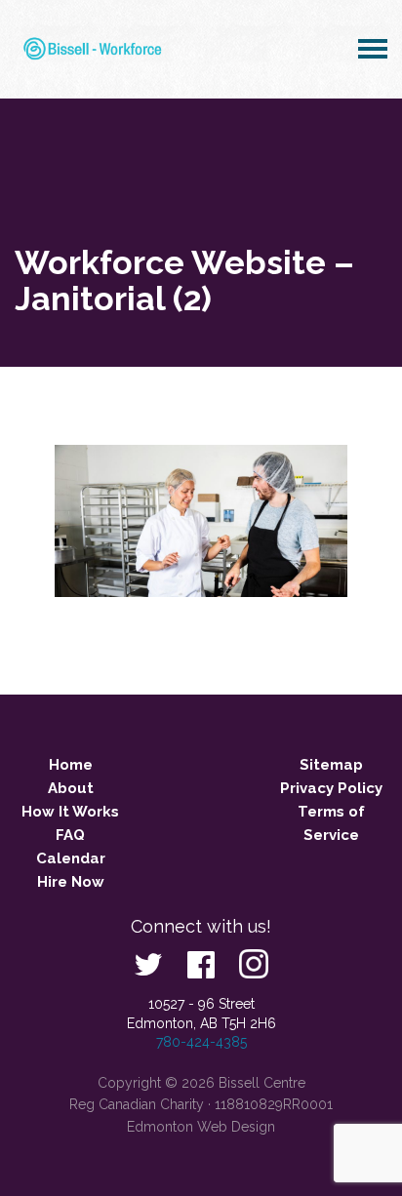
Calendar (70, 858)
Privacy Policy (331, 788)
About (71, 788)
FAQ (70, 835)
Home (71, 765)
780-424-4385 (201, 1042)
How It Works (70, 811)
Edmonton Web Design (201, 1127)
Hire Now (70, 882)
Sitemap (331, 765)
